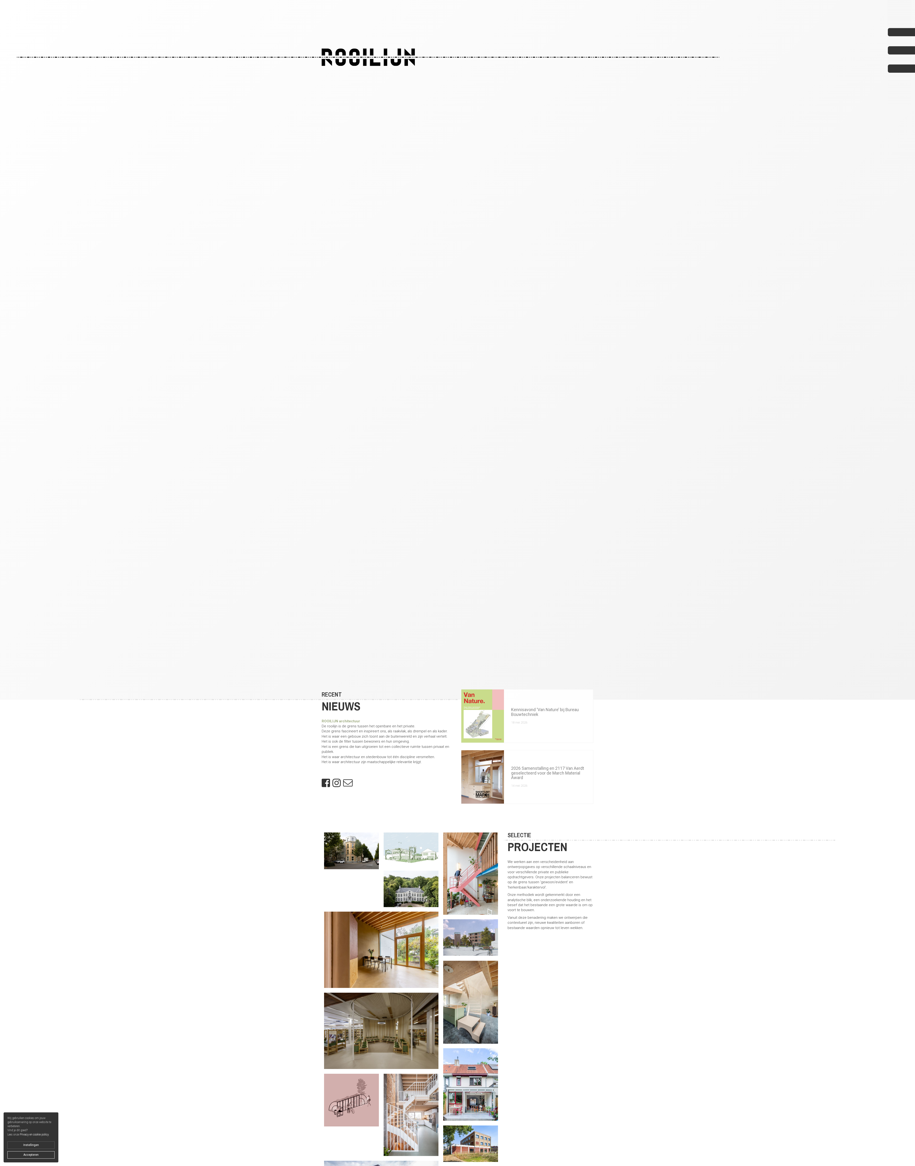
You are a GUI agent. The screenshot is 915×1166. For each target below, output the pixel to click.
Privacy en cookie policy (34, 1134)
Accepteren (31, 1154)
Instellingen (31, 1145)
